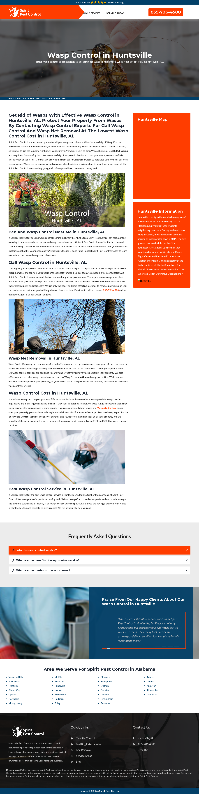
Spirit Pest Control (109, 790)
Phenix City (15, 690)
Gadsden (59, 698)
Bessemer (106, 703)
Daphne (105, 694)
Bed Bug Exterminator (89, 744)
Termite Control (85, 738)
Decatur (105, 690)
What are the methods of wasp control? (43, 570)
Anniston (151, 685)
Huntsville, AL (145, 738)
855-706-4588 (166, 12)
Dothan (105, 685)
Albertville (152, 690)
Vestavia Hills (16, 677)
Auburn (150, 677)
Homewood (60, 694)
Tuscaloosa (14, 681)
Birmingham (107, 698)
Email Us (143, 750)
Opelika (12, 694)
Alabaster (152, 694)
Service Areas (115, 13)
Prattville (14, 685)
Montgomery (15, 703)
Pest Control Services (84, 13)
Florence (105, 677)
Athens (150, 681)
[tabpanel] (99, 58)
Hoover (58, 690)
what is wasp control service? (36, 550)
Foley (57, 703)
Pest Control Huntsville (28, 98)
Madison (59, 681)
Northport (14, 698)
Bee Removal (83, 750)
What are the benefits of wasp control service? (47, 560)
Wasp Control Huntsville (53, 98)
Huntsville (60, 685)
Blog (78, 761)
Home (11, 98)
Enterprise (106, 681)
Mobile (58, 677)
